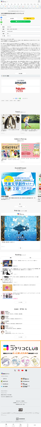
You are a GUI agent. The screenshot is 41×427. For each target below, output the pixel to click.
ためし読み (12, 18)
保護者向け (19, 100)
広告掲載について (16, 402)
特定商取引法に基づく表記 (20, 404)
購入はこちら (29, 18)
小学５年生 (7, 100)
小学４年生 (2, 100)
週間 (10, 257)
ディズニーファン (4, 392)
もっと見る (20, 302)
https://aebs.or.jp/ (3, 415)
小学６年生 (11, 100)
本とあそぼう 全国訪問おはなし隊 (6, 396)
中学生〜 (15, 100)
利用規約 (23, 401)
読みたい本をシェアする (21, 21)
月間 (30, 257)
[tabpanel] (20, 231)
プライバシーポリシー (23, 402)
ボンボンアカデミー (4, 390)
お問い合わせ (18, 401)
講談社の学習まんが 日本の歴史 (6, 394)
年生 (25, 4)
